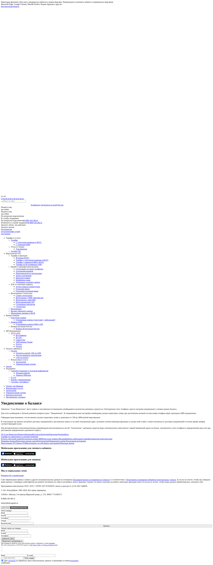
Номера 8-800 (16, 322)
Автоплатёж (21, 362)
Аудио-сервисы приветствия (28, 287)
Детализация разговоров (75, 441)
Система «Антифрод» (20, 382)
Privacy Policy (37, 545)
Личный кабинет (23, 373)
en (4, 199)
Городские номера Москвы (54, 439)
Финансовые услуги (14, 388)
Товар (3, 521)
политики (52, 543)
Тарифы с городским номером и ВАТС (32, 260)
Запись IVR (21, 443)
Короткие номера (23, 278)
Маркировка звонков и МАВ (23, 313)
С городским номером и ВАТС (29, 242)
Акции (9, 366)
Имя (3, 513)
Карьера (29, 434)
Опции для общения (14, 386)
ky (11, 199)
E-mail (30, 555)
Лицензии (45, 434)
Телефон (4, 518)
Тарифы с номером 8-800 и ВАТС (30, 262)
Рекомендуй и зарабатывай (12, 475)
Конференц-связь (23, 280)
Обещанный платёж (56, 441)
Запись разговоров (23, 276)
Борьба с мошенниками (21, 380)
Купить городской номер (11, 439)
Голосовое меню (23, 289)
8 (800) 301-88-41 (31, 220)
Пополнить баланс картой (27, 441)
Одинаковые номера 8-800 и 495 (29, 324)
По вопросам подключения (6, 230)
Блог (67, 434)
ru (2, 199)
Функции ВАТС (22, 258)
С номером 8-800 (23, 245)
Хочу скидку (29, 558)
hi (15, 199)
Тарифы (14, 240)
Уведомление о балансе (16, 397)
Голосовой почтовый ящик (27, 291)
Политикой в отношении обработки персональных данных (151, 480)
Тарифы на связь (8, 437)
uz (21, 199)
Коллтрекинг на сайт (35, 443)
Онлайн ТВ (16, 251)
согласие (6, 543)
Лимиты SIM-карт (23, 375)
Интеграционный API (25, 302)
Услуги (19, 344)
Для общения (21, 249)
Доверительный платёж (26, 364)
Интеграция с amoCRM (26, 300)
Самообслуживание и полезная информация (29, 371)
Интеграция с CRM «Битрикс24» (30, 298)
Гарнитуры (20, 340)
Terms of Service (49, 545)
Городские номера (18, 318)
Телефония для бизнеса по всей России (47, 205)
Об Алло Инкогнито (9, 434)
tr (13, 199)
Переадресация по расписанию (29, 273)
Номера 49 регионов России (28, 329)
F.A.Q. (13, 377)
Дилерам (61, 434)
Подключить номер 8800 (32, 439)
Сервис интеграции (24, 295)
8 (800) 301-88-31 (35, 223)
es (9, 199)
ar (17, 199)
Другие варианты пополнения (28, 355)
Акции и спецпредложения (26, 437)
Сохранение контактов (25, 304)
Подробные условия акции (18, 553)
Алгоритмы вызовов (24, 271)
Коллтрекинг (16, 309)
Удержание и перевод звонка (28, 282)
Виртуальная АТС (8, 443)
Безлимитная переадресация (100, 439)
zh (6, 199)
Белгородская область (10, 6)
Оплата (19, 346)
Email (3, 515)
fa (19, 199)
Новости (22, 434)
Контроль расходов (14, 395)
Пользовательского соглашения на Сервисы (91, 480)
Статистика (21, 307)
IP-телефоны (21, 335)
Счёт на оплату (22, 357)
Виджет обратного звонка (22, 311)
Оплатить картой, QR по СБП (28, 353)
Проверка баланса (8, 441)
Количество (6, 523)
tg (23, 199)
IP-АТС (19, 338)
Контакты (36, 434)
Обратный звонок (66, 443)
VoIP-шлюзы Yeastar (24, 342)
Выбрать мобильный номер (77, 439)
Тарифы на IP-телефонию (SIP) (29, 264)
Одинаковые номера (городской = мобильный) (35, 320)
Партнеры (53, 434)
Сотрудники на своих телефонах (29, 269)
